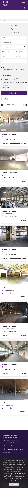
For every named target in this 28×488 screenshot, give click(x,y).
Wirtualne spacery (21, 82)
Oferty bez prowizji (8, 82)
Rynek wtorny (20, 69)
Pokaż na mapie (7, 105)
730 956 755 (9, 445)
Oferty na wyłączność (6, 86)
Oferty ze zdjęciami (5, 78)
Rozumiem (14, 484)
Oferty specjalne (21, 78)
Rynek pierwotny (8, 69)
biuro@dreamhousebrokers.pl (14, 449)
